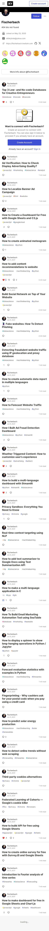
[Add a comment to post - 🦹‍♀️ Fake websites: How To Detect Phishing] (4, 336)
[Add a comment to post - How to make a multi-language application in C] (11, 600)
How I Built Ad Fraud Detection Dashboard (20, 429)
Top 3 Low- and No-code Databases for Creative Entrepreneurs (24, 91)
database (6, 97)
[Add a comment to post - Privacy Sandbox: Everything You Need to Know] (9, 519)
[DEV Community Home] (10, 3)
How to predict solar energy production (19, 723)
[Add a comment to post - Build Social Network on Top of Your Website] (9, 310)
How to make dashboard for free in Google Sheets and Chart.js (23, 902)
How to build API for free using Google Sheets (20, 827)
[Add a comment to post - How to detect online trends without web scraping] (4, 763)
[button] (5, 53)
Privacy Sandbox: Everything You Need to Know (22, 508)
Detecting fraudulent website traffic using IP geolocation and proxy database (24, 353)
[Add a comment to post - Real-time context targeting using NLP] (4, 545)
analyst (41, 170)
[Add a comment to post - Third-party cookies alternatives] (4, 786)
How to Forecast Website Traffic (22, 405)
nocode (16, 97)
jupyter (14, 651)
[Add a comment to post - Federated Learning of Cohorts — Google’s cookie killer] (4, 812)
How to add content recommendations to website (20, 265)
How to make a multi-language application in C (20, 589)
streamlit (28, 435)
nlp (4, 540)
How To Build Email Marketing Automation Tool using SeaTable (21, 616)
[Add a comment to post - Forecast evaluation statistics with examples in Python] (4, 682)
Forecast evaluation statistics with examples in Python (23, 671)
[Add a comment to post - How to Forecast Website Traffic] (4, 414)
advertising (18, 461)
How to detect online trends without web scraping (24, 752)
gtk (15, 595)
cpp (8, 595)
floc (4, 807)
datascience (30, 170)
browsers (31, 807)
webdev (24, 196)
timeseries (36, 677)
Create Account (24, 142)
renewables (7, 732)
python (18, 245)
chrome (15, 514)
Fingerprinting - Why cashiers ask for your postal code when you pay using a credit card (23, 698)
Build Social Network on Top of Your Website (23, 296)
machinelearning (22, 271)
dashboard (36, 908)
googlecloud (19, 222)
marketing (18, 170)
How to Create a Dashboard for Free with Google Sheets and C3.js (24, 216)
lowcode (26, 97)
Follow (36, 16)
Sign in (37, 149)
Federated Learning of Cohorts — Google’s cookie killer (22, 801)
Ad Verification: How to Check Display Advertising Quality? (20, 164)
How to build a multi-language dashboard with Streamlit (20, 482)
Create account (38, 3)
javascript (7, 170)
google (24, 514)
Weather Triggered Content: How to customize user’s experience (24, 455)
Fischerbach (12, 83)
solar (34, 728)
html (15, 196)
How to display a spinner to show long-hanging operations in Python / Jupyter (24, 643)
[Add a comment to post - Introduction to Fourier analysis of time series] (4, 886)
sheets (37, 833)
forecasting (7, 758)
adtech (29, 461)
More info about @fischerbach (24, 72)
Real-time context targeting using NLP (22, 534)
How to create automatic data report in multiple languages (24, 380)
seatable (28, 621)
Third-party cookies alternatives (22, 776)
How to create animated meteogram (24, 240)
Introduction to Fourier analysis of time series (22, 876)
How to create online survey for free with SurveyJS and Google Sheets (24, 854)
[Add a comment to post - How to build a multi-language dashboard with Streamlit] (11, 492)
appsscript (7, 833)
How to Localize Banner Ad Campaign (18, 190)
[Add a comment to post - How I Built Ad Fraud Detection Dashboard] (9, 440)
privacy (6, 514)
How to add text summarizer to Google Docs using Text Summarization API (21, 562)
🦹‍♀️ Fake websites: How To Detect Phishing (22, 325)
